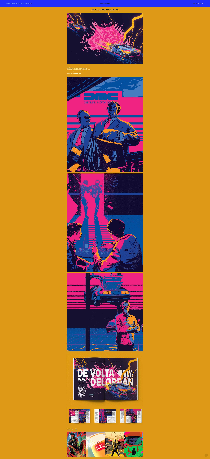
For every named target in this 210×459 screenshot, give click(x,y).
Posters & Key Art (20, 3)
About (31, 3)
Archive (27, 3)
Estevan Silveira (105, 3)
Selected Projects (10, 3)
